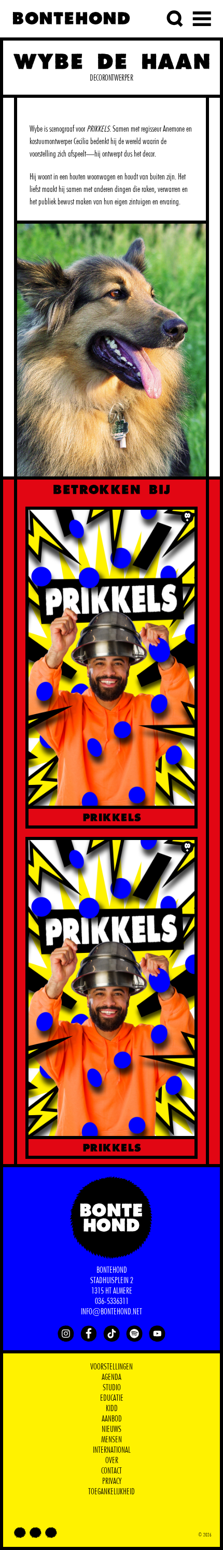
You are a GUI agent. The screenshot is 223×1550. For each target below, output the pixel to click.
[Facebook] (88, 1333)
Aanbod (112, 1419)
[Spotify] (134, 1333)
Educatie (111, 1398)
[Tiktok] (111, 1333)
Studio (112, 1388)
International (112, 1450)
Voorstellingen (111, 1367)
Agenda (111, 1377)
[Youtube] (157, 1333)
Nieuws (111, 1429)
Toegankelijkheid (111, 1492)
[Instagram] (66, 1333)
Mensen (111, 1440)
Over (111, 1460)
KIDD (112, 1408)
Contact (111, 1471)
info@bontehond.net (111, 1312)
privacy (111, 1481)
